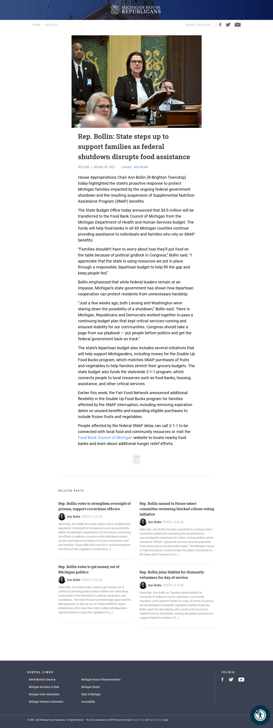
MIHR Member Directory (42, 679)
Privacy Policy (138, 720)
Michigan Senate (90, 687)
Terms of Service (156, 720)
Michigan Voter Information (44, 694)
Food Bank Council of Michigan (105, 437)
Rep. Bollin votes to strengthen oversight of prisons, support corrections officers (94, 506)
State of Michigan (91, 694)
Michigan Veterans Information (46, 701)
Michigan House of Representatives (101, 679)
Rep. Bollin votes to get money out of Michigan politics (88, 569)
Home (36, 25)
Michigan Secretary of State (44, 687)
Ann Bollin (141, 167)
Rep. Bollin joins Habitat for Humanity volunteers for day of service (171, 575)
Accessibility (88, 701)
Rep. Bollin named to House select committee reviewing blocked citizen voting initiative (176, 509)
